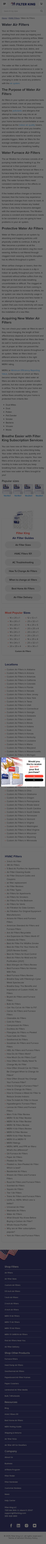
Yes (34, 776)
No (34, 780)
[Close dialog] (44, 759)
